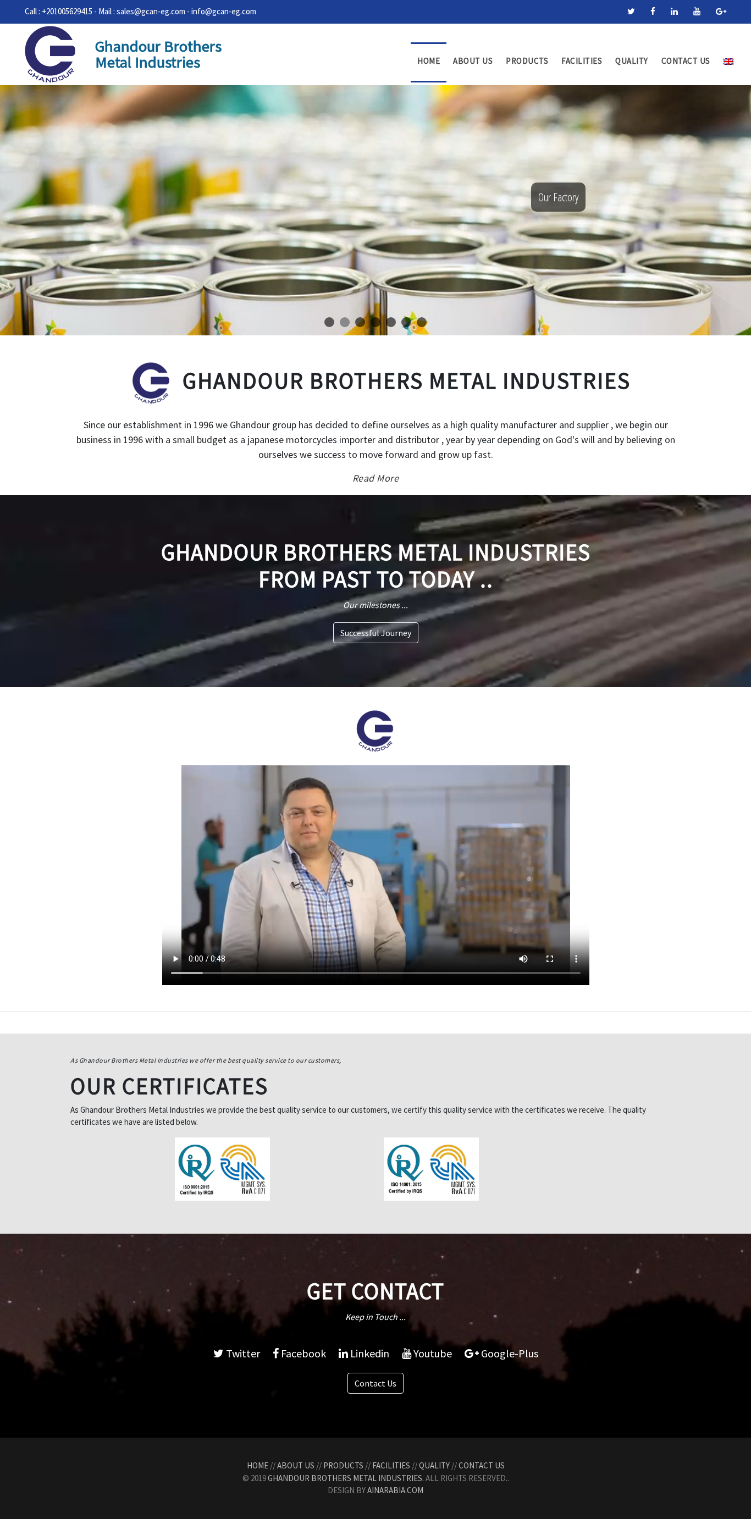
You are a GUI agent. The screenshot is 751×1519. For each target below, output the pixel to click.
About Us (473, 61)
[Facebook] (652, 11)
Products (527, 61)
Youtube (431, 1353)
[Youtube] (696, 11)
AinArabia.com (395, 1490)
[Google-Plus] (721, 11)
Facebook (302, 1353)
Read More (375, 478)
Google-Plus (508, 1353)
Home (428, 61)
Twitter (242, 1353)
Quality (631, 61)
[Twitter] (631, 11)
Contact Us (685, 61)
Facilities (581, 61)
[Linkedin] (674, 11)
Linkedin (368, 1353)
